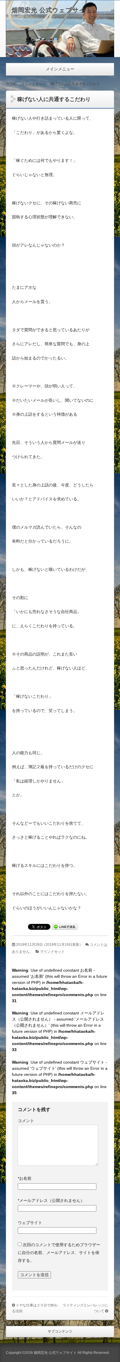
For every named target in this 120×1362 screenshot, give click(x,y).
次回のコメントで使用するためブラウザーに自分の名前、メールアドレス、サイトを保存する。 (59, 1252)
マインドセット (52, 952)
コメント (26, 1120)
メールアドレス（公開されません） (51, 1200)
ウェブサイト (30, 1222)
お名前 (24, 1178)
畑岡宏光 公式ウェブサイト (52, 10)
